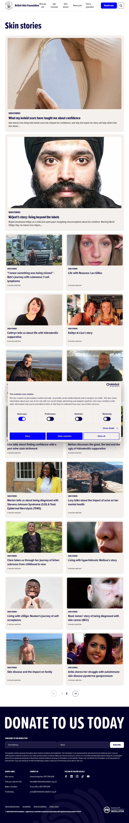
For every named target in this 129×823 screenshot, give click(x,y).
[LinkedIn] (71, 776)
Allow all (101, 436)
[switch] (50, 419)
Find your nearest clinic (13, 782)
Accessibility (27, 807)
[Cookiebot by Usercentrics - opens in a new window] (108, 385)
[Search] (121, 6)
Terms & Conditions (40, 807)
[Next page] (75, 694)
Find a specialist (90, 5)
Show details (108, 428)
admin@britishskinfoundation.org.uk (43, 782)
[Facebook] (66, 776)
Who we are (42, 5)
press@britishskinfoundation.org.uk (43, 792)
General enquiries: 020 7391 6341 (42, 777)
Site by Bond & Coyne (12, 807)
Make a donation (11, 787)
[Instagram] (77, 776)
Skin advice (65, 5)
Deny (27, 436)
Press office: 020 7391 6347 (40, 787)
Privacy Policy (54, 807)
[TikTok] (82, 776)
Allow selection (64, 436)
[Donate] (64, 723)
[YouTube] (88, 776)
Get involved (54, 5)
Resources (77, 5)
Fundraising (9, 792)
